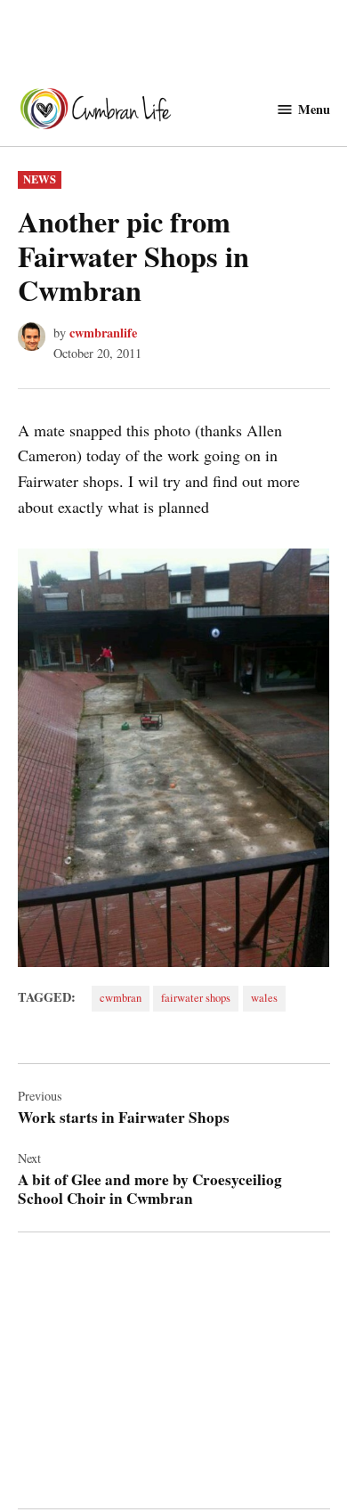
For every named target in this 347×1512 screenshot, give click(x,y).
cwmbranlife (103, 332)
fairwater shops (195, 997)
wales (264, 997)
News (39, 179)
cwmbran (120, 997)
